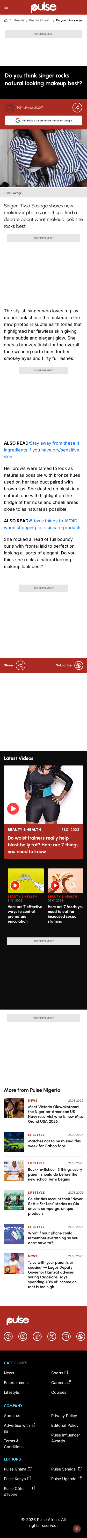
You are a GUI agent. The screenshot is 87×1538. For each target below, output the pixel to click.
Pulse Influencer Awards (65, 1438)
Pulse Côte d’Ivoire (13, 1491)
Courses (58, 1392)
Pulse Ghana (15, 1469)
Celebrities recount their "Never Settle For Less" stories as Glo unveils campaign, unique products (55, 1206)
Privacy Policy (64, 1415)
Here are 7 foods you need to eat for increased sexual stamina (66, 914)
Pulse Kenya (15, 1478)
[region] (43, 900)
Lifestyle (18, 20)
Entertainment (16, 1382)
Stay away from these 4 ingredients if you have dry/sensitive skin (42, 450)
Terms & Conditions (13, 1443)
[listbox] (45, 900)
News (32, 1100)
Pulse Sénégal (64, 1469)
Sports (57, 1372)
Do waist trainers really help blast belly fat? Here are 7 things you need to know (43, 844)
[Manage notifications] (77, 1528)
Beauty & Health (40, 20)
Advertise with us (17, 1428)
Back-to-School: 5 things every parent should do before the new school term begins (55, 1174)
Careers (58, 1382)
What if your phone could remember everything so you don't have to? (53, 1238)
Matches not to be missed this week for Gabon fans (54, 1143)
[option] (26, 901)
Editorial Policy (65, 1425)
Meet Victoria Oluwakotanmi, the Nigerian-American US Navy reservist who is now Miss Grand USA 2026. (55, 1114)
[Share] (77, 107)
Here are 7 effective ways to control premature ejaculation (25, 914)
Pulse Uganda (63, 1478)
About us (12, 1415)
